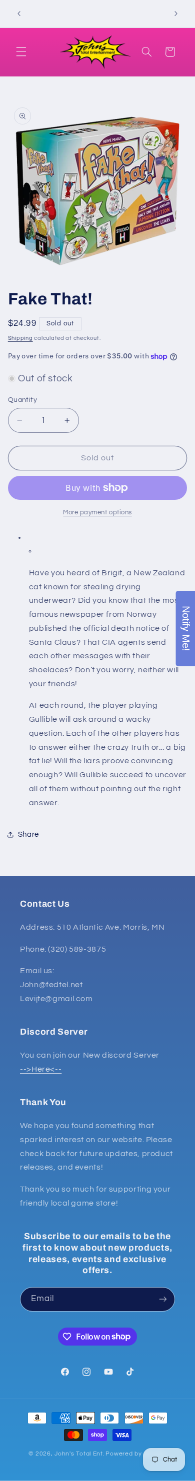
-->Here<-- (41, 1069)
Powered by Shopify (136, 1454)
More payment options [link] (97, 512)
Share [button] (28, 834)
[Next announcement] (176, 13)
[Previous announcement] (19, 13)
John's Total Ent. (79, 1454)
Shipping (20, 338)
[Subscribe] (163, 1299)
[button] (21, 51)
